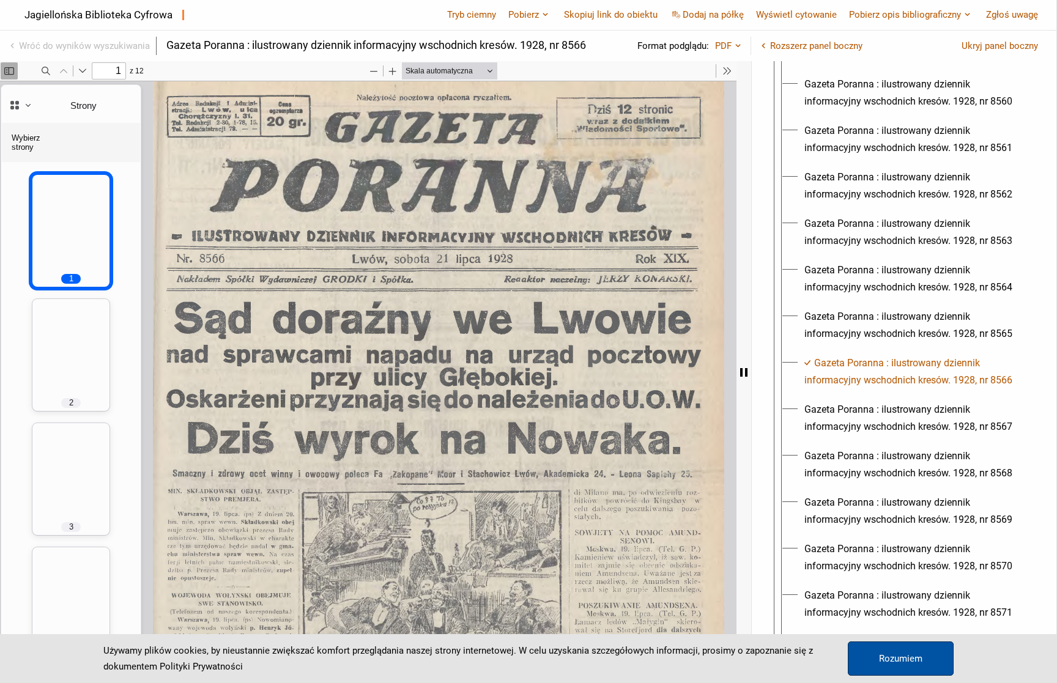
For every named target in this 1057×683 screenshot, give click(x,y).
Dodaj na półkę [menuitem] (713, 14)
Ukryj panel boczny (1000, 45)
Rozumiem (900, 658)
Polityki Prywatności (201, 666)
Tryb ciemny (471, 14)
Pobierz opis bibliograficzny (905, 14)
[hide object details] (743, 372)
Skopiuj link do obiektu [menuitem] (611, 14)
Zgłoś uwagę (1012, 14)
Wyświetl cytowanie (796, 14)
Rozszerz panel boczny (816, 45)
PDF (723, 45)
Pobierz (523, 14)
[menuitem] (915, 93)
